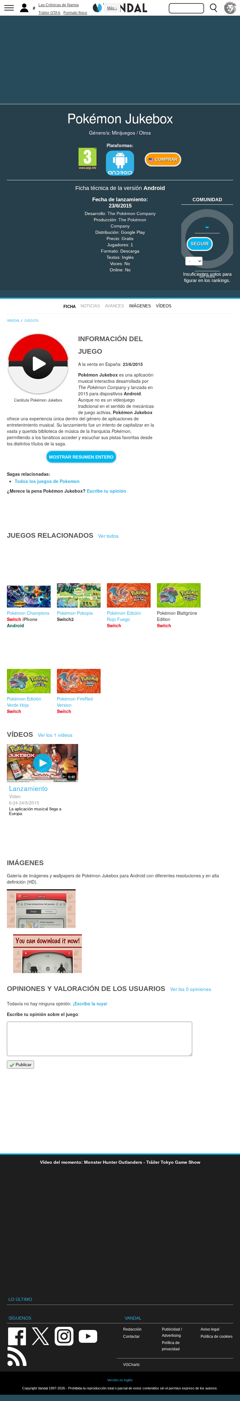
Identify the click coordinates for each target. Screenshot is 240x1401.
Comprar (166, 159)
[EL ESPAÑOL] (230, 8)
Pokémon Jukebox (120, 117)
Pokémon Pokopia (75, 613)
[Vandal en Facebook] (17, 1336)
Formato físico (75, 13)
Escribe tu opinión (106, 491)
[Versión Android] (120, 163)
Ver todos (108, 535)
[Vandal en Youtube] (88, 1336)
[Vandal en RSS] (17, 1356)
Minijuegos (123, 132)
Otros (145, 132)
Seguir (200, 243)
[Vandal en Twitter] (41, 1336)
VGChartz (131, 1365)
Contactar (131, 1336)
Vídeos (164, 306)
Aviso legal (210, 1329)
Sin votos (207, 276)
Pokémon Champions (28, 613)
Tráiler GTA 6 (49, 13)
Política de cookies (216, 1336)
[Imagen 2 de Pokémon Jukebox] (47, 953)
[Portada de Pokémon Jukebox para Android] (38, 364)
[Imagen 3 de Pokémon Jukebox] (41, 908)
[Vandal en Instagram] (64, 1336)
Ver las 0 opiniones (190, 988)
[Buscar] (213, 8)
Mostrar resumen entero (81, 456)
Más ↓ (112, 8)
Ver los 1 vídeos (55, 734)
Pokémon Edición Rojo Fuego (124, 616)
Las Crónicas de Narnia (58, 5)
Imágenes (140, 306)
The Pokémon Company (132, 213)
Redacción (132, 1329)
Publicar (23, 1064)
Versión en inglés (120, 1380)
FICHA (69, 306)
